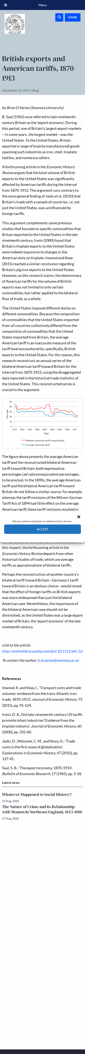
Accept (42, 529)
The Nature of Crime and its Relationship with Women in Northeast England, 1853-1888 (42, 809)
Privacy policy (49, 536)
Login (72, 17)
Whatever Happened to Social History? (37, 794)
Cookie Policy (33, 536)
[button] (79, 517)
